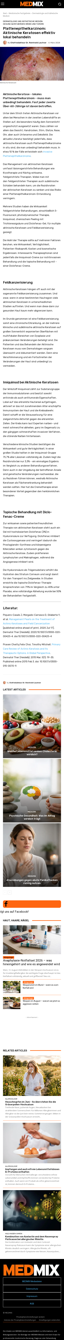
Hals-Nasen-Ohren (13, 1234)
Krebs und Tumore (35, 24)
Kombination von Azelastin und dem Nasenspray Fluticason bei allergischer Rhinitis (31, 1238)
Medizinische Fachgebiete (19, 13)
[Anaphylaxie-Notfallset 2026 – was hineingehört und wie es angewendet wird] (32, 939)
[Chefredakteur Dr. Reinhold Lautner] (5, 43)
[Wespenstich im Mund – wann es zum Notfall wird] (11, 987)
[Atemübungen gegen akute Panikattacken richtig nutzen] (32, 855)
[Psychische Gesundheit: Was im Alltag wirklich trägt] (32, 790)
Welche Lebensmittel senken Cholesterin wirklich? (32, 753)
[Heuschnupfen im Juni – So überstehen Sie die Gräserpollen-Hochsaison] (32, 1075)
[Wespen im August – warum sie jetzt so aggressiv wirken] (11, 1003)
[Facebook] (6, 904)
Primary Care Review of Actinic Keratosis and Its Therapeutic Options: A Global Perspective (31, 648)
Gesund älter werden (14, 24)
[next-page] (9, 892)
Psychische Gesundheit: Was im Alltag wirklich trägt (32, 817)
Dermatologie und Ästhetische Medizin (23, 21)
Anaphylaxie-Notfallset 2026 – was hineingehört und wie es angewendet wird (31, 962)
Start (5, 13)
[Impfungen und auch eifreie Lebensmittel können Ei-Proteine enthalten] (32, 1143)
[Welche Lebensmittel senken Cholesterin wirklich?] (32, 726)
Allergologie (8, 957)
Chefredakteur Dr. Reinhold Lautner (28, 43)
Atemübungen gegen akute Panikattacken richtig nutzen (32, 881)
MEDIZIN (32, 747)
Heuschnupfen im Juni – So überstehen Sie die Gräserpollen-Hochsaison (30, 1103)
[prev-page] (5, 892)
